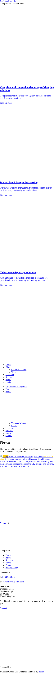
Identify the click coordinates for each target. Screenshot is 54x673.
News (8, 379)
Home (8, 364)
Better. (41, 672)
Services (9, 377)
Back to (8, 1)
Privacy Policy (12, 567)
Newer (3, 523)
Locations (10, 374)
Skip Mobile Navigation (16, 386)
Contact (9, 382)
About (8, 367)
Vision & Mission (18, 369)
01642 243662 (8, 577)
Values (14, 372)
